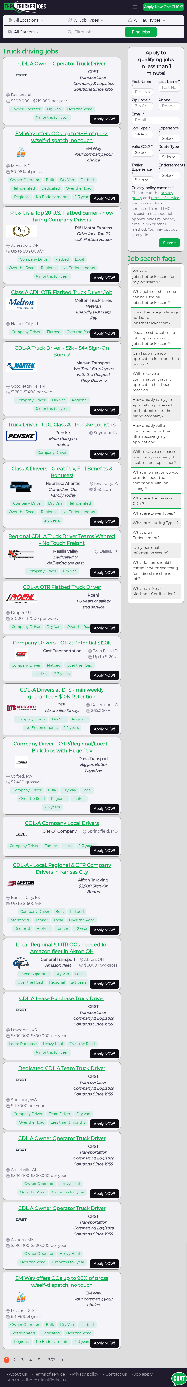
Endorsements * (172, 167)
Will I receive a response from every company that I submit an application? (156, 457)
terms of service (165, 198)
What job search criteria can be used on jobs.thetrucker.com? (154, 297)
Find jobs (141, 32)
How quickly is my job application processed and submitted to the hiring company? (152, 407)
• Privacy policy (84, 1374)
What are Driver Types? (154, 513)
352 (51, 1360)
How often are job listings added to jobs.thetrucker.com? (155, 317)
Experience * (169, 130)
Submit (169, 243)
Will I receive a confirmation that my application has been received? (152, 381)
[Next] (62, 1360)
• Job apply (142, 1374)
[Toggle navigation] (135, 7)
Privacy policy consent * (153, 188)
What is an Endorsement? (146, 535)
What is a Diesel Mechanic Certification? (154, 591)
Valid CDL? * (142, 146)
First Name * (141, 83)
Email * (138, 114)
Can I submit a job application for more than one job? (156, 358)
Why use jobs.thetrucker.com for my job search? (154, 276)
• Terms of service (48, 1374)
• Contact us (115, 1374)
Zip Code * (141, 100)
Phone (164, 100)
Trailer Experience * (142, 169)
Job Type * (141, 128)
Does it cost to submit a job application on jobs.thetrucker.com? (154, 338)
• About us (17, 1374)
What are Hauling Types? (155, 522)
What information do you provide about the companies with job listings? (155, 480)
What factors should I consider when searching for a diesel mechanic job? (155, 570)
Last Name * (169, 81)
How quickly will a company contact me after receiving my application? (152, 433)
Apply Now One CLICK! (163, 7)
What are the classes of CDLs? (154, 501)
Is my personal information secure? (151, 550)
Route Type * (169, 148)
